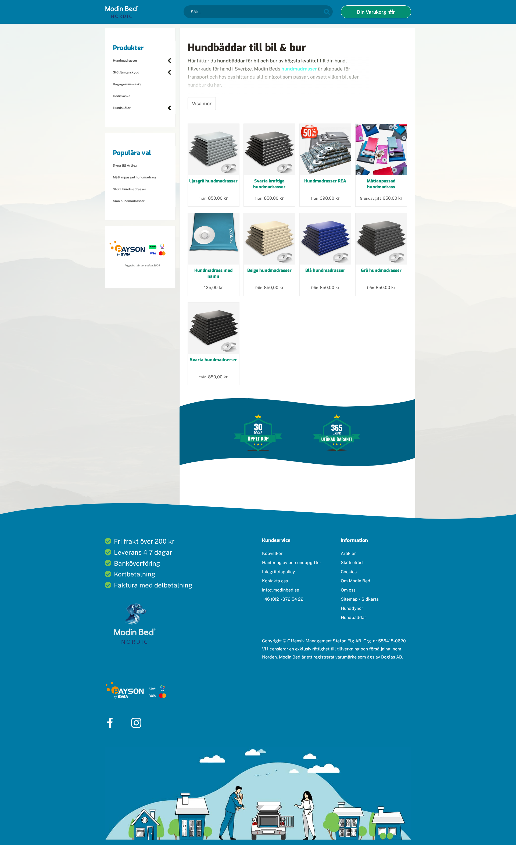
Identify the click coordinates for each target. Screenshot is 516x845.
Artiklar (348, 553)
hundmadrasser (299, 69)
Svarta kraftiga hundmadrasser (269, 184)
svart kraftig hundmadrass (239, 106)
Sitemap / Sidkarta (360, 599)
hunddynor (221, 481)
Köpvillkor (272, 553)
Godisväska (121, 96)
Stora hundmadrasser (129, 189)
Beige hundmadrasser (269, 270)
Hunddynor (352, 608)
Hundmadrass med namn (213, 273)
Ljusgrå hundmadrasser (213, 181)
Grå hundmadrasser (381, 270)
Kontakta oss (275, 580)
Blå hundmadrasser (325, 270)
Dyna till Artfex (125, 165)
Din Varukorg (372, 12)
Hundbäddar (353, 617)
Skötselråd (352, 562)
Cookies (349, 571)
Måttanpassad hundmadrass (134, 177)
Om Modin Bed (355, 580)
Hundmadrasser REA (325, 181)
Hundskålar (122, 108)
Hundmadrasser (125, 60)
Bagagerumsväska (127, 84)
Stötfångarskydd (126, 72)
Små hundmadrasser (129, 201)
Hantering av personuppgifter (291, 562)
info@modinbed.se (280, 590)
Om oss (348, 590)
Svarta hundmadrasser (213, 359)
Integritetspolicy (278, 571)
